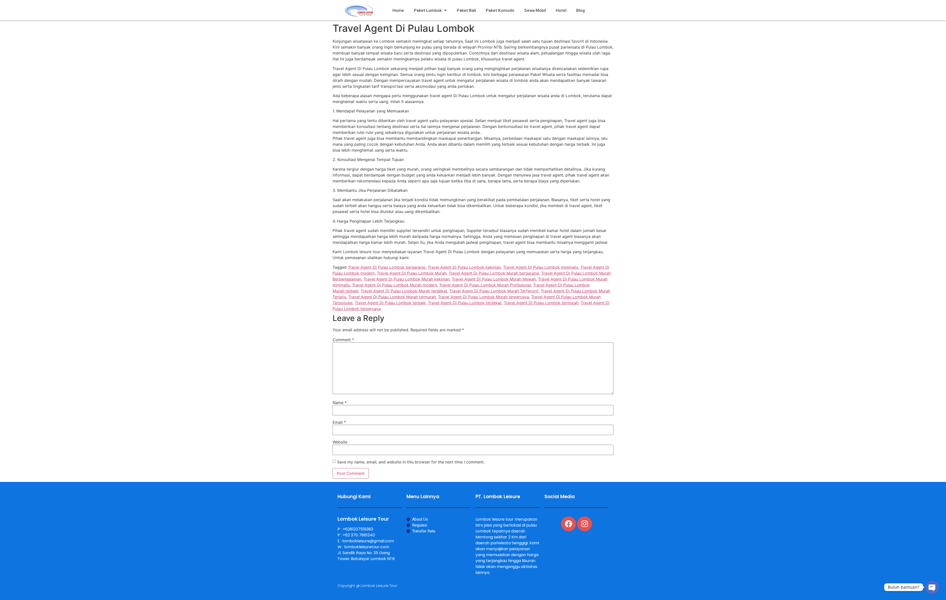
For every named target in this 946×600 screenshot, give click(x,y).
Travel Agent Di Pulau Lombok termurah (541, 302)
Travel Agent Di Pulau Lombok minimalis (540, 267)
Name (340, 403)
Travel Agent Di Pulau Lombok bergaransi (386, 267)
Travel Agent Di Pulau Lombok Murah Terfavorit (494, 290)
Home (398, 10)
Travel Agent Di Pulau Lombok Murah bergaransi (494, 273)
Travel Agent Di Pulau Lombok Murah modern (394, 284)
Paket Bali (466, 10)
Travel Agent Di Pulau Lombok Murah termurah (392, 296)
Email (339, 422)
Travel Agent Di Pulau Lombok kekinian (464, 267)
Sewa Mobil (535, 10)
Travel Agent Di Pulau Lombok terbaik (390, 302)
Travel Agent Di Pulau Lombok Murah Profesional (485, 284)
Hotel (561, 10)
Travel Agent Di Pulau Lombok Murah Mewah (494, 279)
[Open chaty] (932, 587)
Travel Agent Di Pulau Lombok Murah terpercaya (483, 296)
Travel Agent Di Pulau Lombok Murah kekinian (407, 279)
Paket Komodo (500, 10)
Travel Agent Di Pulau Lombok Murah (411, 273)
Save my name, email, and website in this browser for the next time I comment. (411, 462)
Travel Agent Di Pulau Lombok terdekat (465, 302)
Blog (580, 10)
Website (340, 442)
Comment (343, 340)
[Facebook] (568, 523)
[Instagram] (584, 523)
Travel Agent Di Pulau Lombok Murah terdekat (404, 290)
